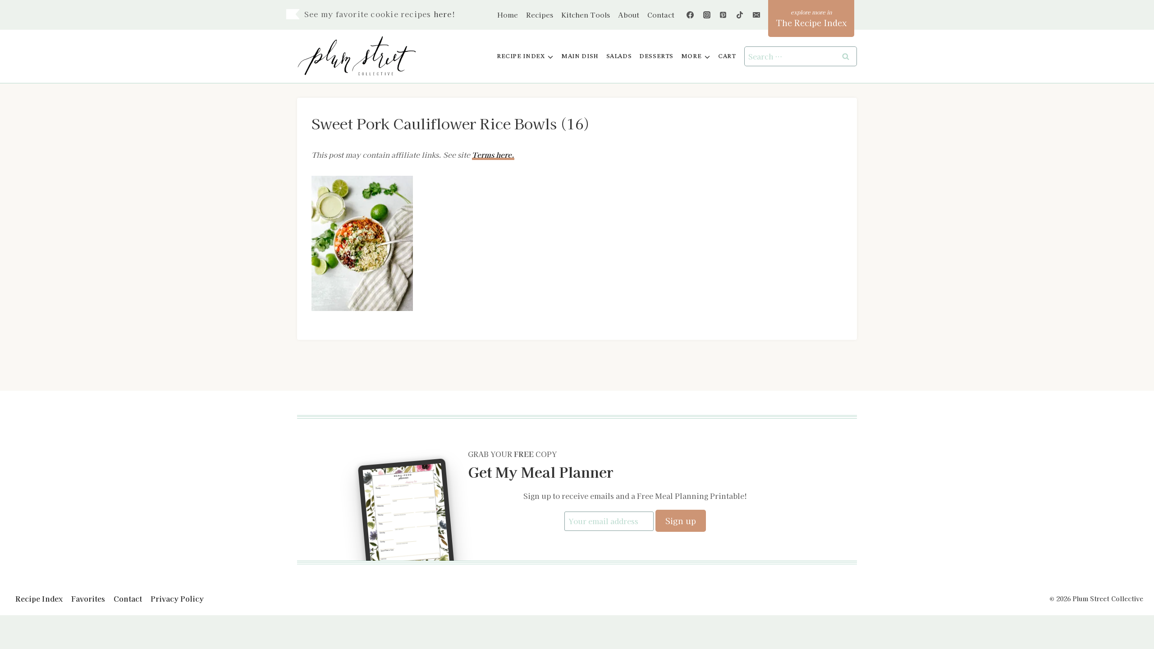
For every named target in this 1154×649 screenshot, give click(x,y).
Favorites (88, 598)
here (443, 14)
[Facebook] (690, 15)
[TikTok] (740, 15)
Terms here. (493, 154)
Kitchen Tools (585, 14)
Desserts (656, 56)
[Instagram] (707, 15)
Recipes (539, 14)
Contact (660, 14)
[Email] (756, 15)
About (628, 14)
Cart (727, 56)
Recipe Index (39, 598)
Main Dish (580, 56)
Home (507, 14)
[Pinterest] (723, 15)
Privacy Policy (177, 598)
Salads (619, 56)
